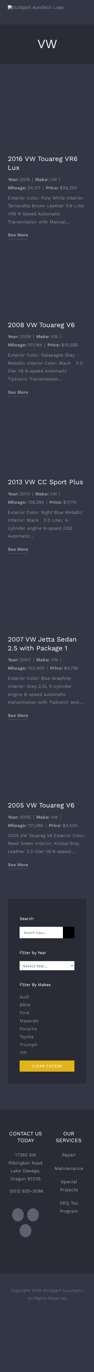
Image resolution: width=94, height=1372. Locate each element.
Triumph (29, 1044)
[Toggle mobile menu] (84, 16)
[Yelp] (33, 1214)
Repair (69, 1154)
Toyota (27, 1036)
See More (18, 234)
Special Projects (69, 1185)
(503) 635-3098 (26, 1191)
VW (53, 179)
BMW (25, 1004)
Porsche (28, 1028)
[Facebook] (18, 1214)
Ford (24, 1012)
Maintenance (69, 1168)
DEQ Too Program (69, 1207)
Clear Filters (47, 1066)
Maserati (29, 1020)
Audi (24, 996)
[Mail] (25, 1230)
